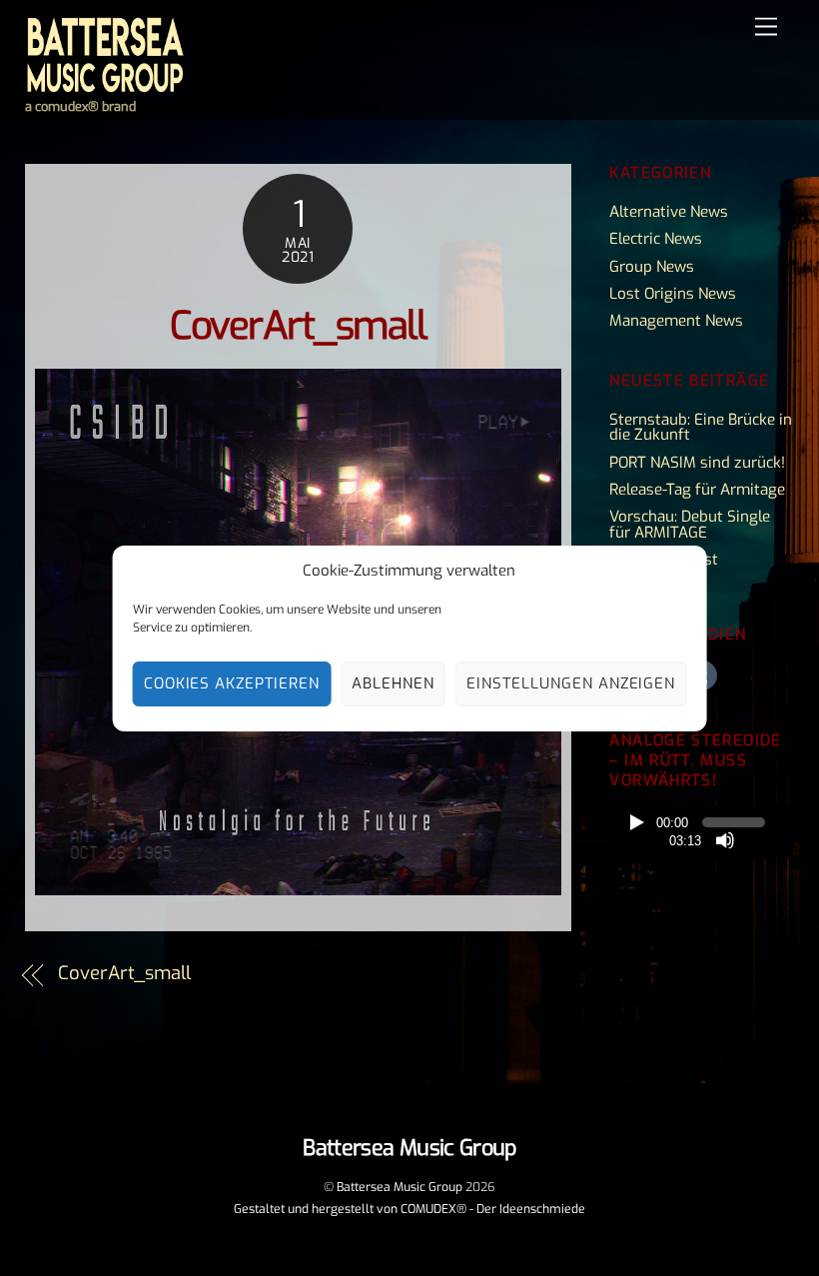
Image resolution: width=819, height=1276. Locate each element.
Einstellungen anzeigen (570, 683)
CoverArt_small (297, 326)
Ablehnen (393, 683)
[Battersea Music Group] (105, 86)
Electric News (655, 239)
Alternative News (668, 212)
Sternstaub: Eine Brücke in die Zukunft (700, 427)
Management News (676, 321)
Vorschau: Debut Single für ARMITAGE (689, 524)
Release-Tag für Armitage (697, 490)
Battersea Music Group (399, 1187)
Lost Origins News (672, 294)
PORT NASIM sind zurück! (697, 463)
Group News (651, 267)
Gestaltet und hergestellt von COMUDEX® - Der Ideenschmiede (409, 1209)
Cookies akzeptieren (232, 683)
